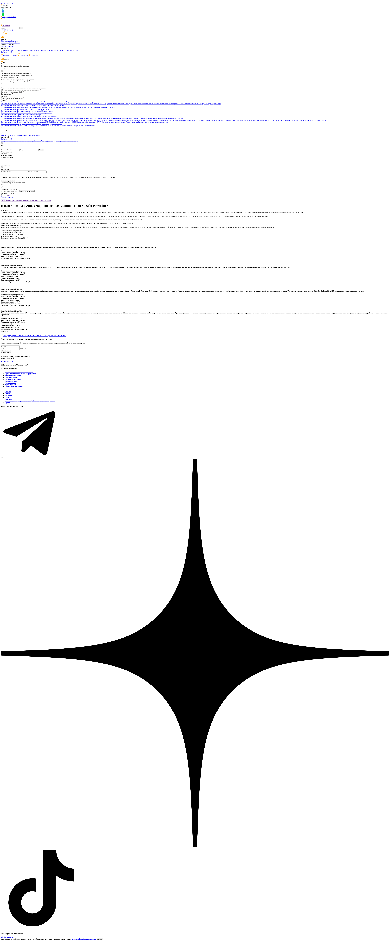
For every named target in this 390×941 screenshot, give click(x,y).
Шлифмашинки (11, 377)
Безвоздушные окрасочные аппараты (19, 372)
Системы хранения (178, 120)
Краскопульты (22, 122)
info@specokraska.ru (9, 17)
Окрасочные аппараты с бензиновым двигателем (83, 102)
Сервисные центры (71, 50)
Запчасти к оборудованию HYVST (89, 122)
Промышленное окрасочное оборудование (20, 374)
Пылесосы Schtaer (66, 126)
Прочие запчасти (132, 122)
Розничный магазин (22, 50)
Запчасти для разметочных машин (114, 122)
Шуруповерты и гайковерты (298, 120)
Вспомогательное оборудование (46, 116)
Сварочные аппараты (44, 118)
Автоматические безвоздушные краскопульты (129, 104)
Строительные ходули (208, 120)
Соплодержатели (63, 107)
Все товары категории (9, 102)
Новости (12, 43)
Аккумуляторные (35, 113)
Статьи (17, 43)
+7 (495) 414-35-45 (7, 3)
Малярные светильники (92, 120)
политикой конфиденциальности (90, 177)
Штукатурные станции (13, 379)
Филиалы (37, 50)
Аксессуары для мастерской (43, 120)
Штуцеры (111, 107)
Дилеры (44, 50)
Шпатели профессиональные (243, 120)
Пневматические (47, 111)
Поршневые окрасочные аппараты (29, 102)
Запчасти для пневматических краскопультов (153, 122)
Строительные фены (192, 120)
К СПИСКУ (34, 336)
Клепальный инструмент (130, 118)
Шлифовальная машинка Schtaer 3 (84, 126)
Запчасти (14, 41)
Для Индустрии (35, 109)
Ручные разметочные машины (27, 105)
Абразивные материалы (25, 120)
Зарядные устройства (175, 118)
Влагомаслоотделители (261, 120)
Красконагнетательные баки (189, 104)
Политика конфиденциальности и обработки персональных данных (30, 401)
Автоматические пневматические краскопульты (162, 104)
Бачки (26, 107)
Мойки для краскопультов (133, 120)
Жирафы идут (55, 126)
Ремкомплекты (47, 107)
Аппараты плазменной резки (27, 118)
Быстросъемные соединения (98, 107)
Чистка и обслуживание (224, 120)
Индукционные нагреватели (82, 118)
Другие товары (10, 383)
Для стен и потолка (23, 111)
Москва (5, 5)
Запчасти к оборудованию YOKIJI (65, 122)
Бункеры (65, 120)
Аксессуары (45, 109)
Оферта (7, 403)
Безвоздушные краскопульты (65, 104)
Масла (39, 107)
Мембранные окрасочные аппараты (53, 102)
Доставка (4, 46)
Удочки (72, 107)
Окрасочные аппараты (25, 104)
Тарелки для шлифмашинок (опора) (29, 115)
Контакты (8, 399)
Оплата (10, 46)
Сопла (55, 107)
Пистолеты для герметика (279, 120)
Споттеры (56, 118)
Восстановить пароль (27, 191)
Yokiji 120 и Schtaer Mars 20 (40, 126)
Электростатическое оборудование (100, 104)
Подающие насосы (81, 104)
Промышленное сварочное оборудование (153, 118)
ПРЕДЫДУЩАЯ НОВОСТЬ (14, 336)
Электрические (35, 111)
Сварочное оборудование (14, 386)
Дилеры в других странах (56, 50)
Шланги (85, 107)
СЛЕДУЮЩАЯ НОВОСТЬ (55, 336)
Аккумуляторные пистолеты (27, 124)
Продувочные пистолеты (317, 120)
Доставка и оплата (33, 135)
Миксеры (120, 120)
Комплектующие (11, 381)
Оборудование (6, 41)
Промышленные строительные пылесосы (157, 120)
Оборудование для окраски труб (210, 104)
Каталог (4, 135)
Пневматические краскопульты (44, 104)
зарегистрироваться (8, 181)
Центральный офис (8, 50)
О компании (5, 43)
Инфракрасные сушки (76, 120)
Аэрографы (57, 120)
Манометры (33, 107)
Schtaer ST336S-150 (23, 126)
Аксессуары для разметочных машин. (51, 105)
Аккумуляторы (42, 124)
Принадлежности (66, 118)
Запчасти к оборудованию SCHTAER (40, 122)
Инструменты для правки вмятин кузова (106, 118)
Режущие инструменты (109, 120)
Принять (99, 939)
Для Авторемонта (23, 109)
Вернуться (6, 195)
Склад (31, 50)
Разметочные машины (13, 375)
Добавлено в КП (6, 52)
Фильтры (78, 107)
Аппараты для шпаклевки (26, 116)
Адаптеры (20, 107)
